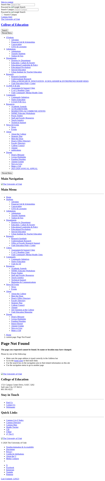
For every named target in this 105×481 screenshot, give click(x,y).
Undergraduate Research (21, 79)
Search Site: (6, 4)
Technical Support (18, 122)
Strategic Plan (16, 136)
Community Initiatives (20, 97)
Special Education (18, 70)
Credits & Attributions (15, 454)
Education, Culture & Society (23, 63)
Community (11, 95)
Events (14, 129)
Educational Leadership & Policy (24, 65)
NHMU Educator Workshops (23, 113)
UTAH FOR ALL (18, 102)
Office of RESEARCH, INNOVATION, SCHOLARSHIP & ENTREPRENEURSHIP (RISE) (50, 81)
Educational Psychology (21, 67)
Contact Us (10, 405)
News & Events (12, 125)
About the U (11, 456)
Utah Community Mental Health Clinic (27, 93)
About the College (18, 134)
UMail (8, 432)
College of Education (14, 24)
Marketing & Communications (23, 282)
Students (9, 199)
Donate (9, 152)
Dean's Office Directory (21, 141)
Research (10, 74)
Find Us (9, 402)
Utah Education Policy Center (23, 83)
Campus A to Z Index (15, 420)
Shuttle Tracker (12, 427)
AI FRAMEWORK (19, 109)
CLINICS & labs (13, 86)
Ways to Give (16, 164)
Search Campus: (7, 9)
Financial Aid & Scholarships (23, 42)
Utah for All (16, 264)
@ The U (10, 434)
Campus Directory (13, 422)
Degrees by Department (20, 60)
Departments (11, 58)
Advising (15, 40)
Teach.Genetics (17, 120)
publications (16, 150)
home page (18, 361)
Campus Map (11, 425)
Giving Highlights (18, 157)
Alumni (14, 148)
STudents (10, 37)
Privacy (9, 452)
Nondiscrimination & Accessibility (20, 447)
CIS (7, 429)
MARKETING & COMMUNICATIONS (28, 111)
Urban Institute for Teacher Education (26, 72)
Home (8, 197)
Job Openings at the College (22, 310)
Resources (10, 104)
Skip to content (7, 2)
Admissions (11, 49)
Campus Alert (6, 17)
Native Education (18, 99)
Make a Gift (16, 166)
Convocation (16, 44)
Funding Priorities (18, 159)
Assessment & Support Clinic (23, 88)
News (13, 127)
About (8, 132)
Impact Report (17, 323)
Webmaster (10, 407)
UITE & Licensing (19, 47)
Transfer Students (18, 53)
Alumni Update (17, 162)
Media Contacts (12, 458)
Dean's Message (17, 155)
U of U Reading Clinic (20, 90)
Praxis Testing (17, 116)
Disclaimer (10, 449)
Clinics (9, 248)
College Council (17, 145)
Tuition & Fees (17, 56)
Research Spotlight (19, 76)
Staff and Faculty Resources (22, 118)
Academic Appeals (19, 106)
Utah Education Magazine (21, 312)
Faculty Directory (18, 143)
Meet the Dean (17, 139)
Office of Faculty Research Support (25, 243)
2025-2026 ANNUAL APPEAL (24, 168)
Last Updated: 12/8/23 (10, 479)
